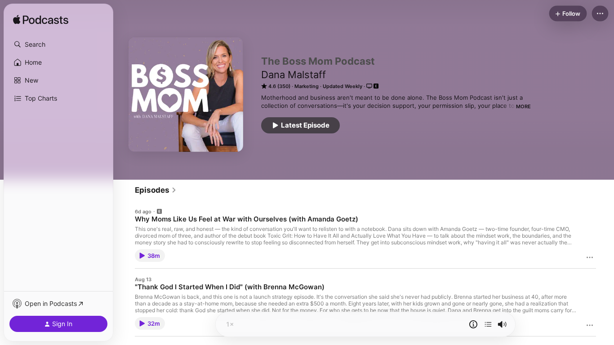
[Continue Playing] (488, 324)
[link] (156, 190)
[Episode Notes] (473, 324)
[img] (40, 20)
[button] (58, 44)
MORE (523, 106)
